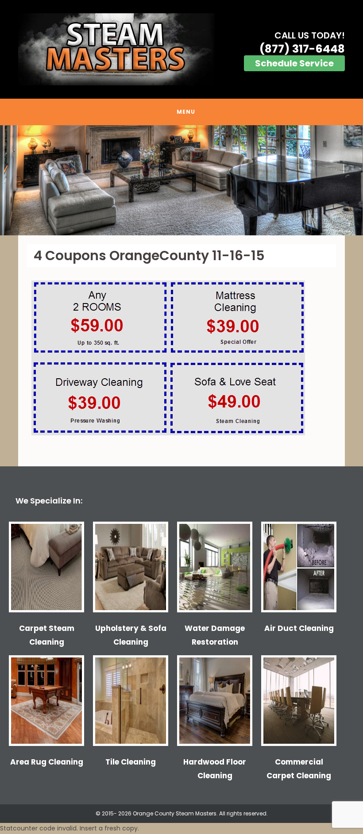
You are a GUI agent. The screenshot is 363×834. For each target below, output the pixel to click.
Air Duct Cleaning (299, 628)
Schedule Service (294, 63)
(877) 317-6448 (302, 49)
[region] (181, 180)
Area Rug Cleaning (46, 762)
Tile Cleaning (130, 762)
